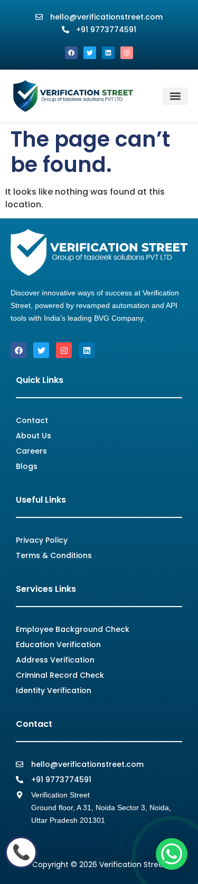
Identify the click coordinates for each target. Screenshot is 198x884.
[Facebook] (71, 52)
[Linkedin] (108, 52)
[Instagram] (126, 52)
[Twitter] (89, 52)
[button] (175, 96)
